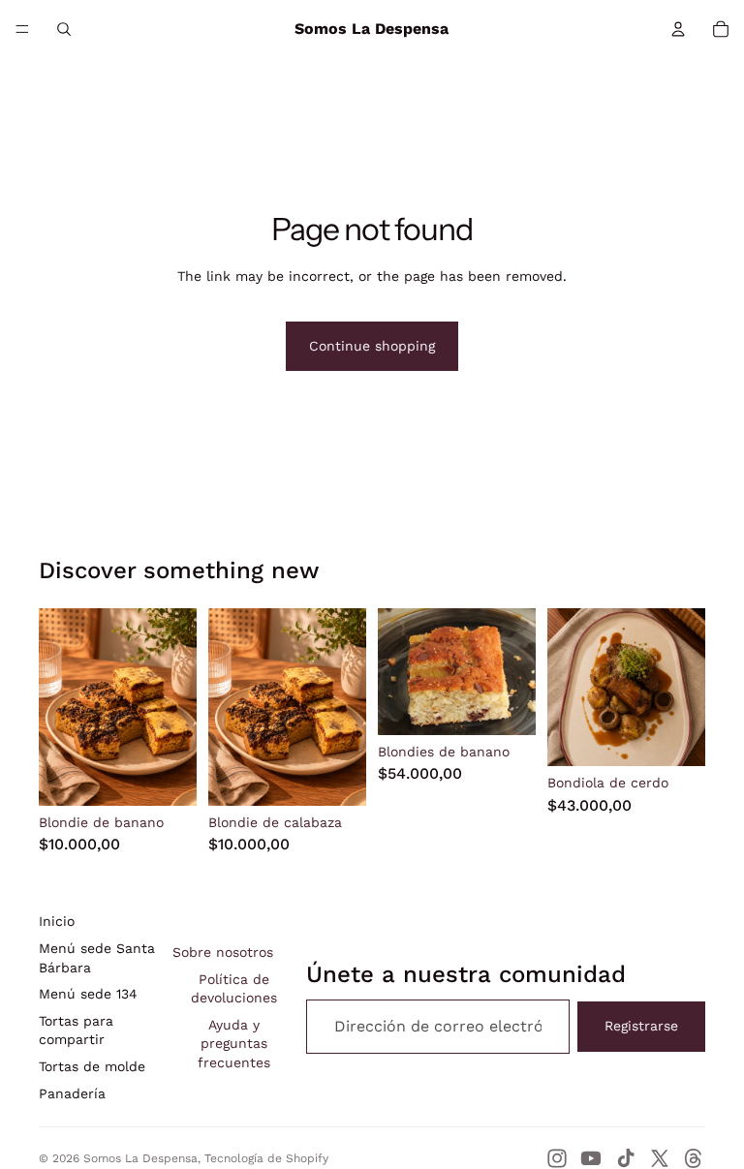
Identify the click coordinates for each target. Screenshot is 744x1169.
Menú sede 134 (88, 993)
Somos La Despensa (140, 1158)
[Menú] (22, 29)
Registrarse (641, 1025)
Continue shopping (372, 346)
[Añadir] (166, 775)
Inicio (57, 921)
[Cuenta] (678, 29)
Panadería (72, 1093)
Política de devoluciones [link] (234, 988)
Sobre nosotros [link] (222, 952)
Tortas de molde (92, 1066)
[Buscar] (64, 29)
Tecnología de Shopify (266, 1158)
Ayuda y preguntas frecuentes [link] (234, 1043)
